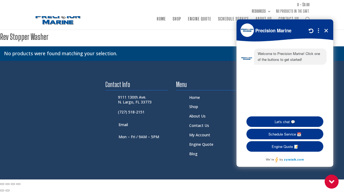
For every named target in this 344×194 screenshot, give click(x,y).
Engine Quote (199, 19)
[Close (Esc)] (18, 184)
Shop (177, 19)
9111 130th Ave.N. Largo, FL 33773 (135, 100)
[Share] (13, 184)
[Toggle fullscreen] (7, 184)
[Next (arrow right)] (7, 190)
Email (123, 124)
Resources (259, 11)
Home (161, 19)
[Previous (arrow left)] (2, 190)
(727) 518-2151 (131, 112)
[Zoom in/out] (2, 184)
